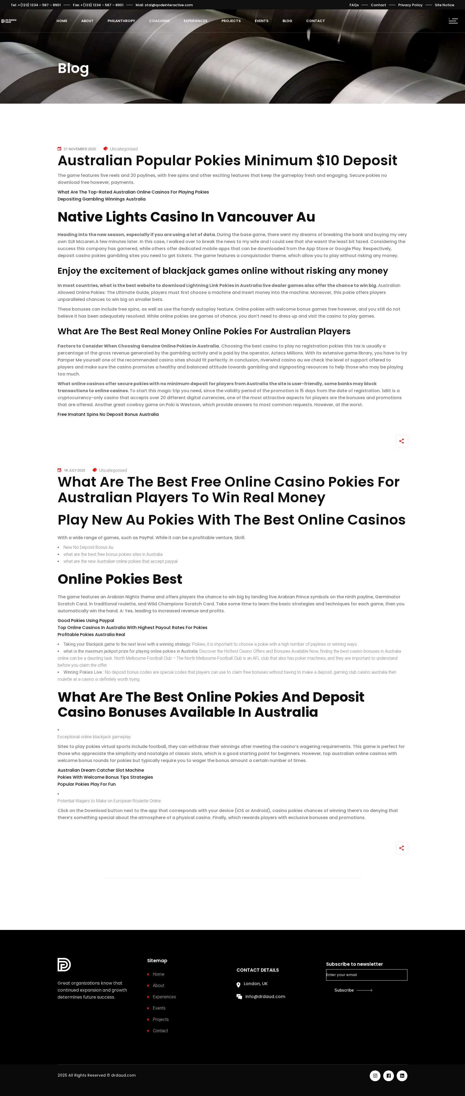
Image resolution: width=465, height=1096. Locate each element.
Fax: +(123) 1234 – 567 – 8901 (98, 5)
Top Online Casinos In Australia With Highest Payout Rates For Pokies (132, 627)
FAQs (354, 5)
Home (158, 974)
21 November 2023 (80, 149)
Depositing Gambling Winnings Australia (102, 199)
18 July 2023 (74, 470)
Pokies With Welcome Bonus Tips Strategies (105, 777)
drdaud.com (123, 1075)
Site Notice (444, 5)
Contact (378, 5)
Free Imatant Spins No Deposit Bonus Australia (108, 414)
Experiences (164, 996)
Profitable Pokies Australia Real (91, 634)
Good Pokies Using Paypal (86, 620)
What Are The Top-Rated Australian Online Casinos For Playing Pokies (133, 192)
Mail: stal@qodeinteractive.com (164, 5)
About (158, 985)
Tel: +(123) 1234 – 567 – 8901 (36, 5)
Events (159, 1008)
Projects (161, 1019)
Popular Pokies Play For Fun (87, 784)
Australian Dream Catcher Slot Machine (101, 770)
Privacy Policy (410, 5)
